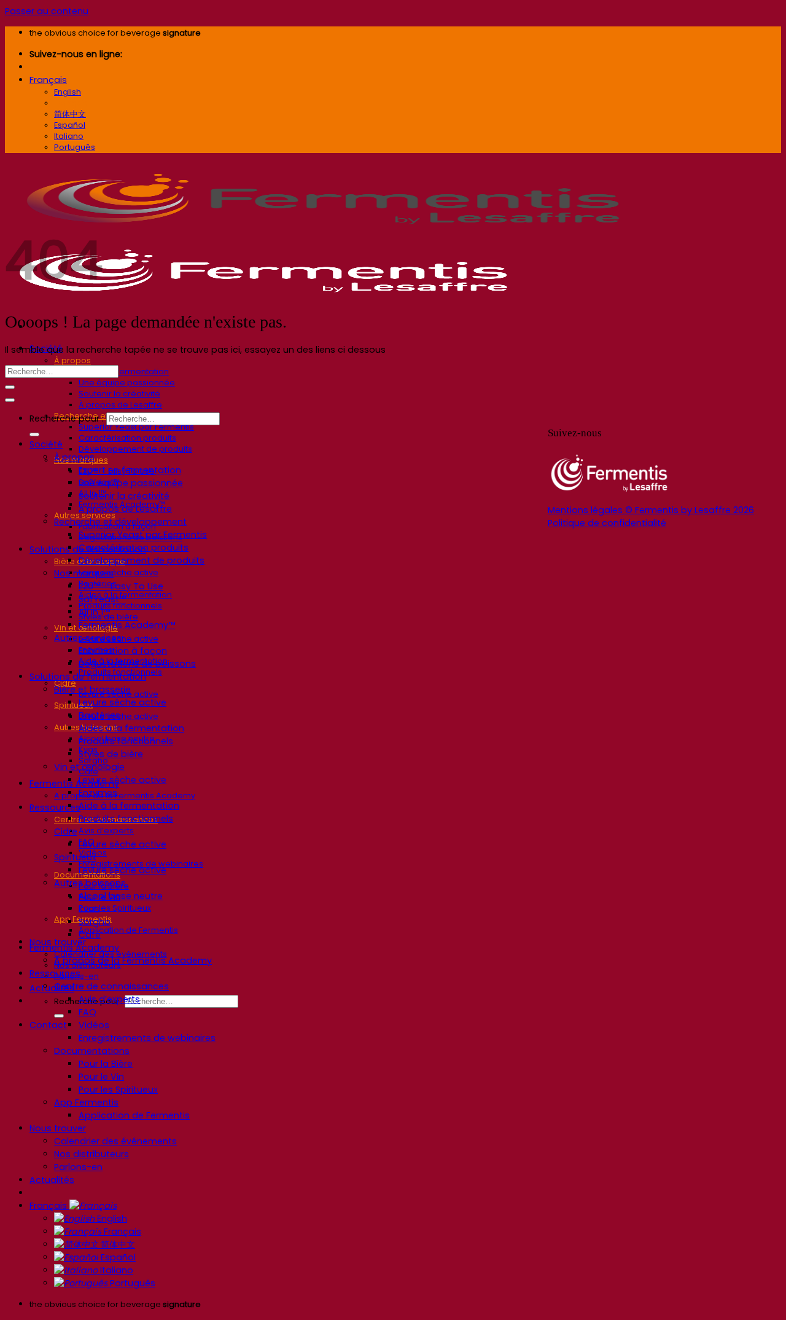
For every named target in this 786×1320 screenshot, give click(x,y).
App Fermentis (86, 1102)
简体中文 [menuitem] (70, 114)
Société (46, 444)
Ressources (54, 807)
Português (131, 1283)
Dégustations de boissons (137, 664)
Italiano (115, 1270)
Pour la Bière (106, 1064)
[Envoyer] (59, 1016)
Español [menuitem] (69, 125)
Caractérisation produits (127, 438)
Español (117, 1257)
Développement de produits (135, 449)
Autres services (88, 638)
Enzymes (98, 793)
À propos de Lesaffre (120, 404)
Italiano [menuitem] (69, 136)
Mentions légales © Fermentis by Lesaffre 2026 (651, 510)
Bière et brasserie (92, 689)
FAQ (87, 1012)
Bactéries (99, 715)
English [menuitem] (67, 92)
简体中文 (116, 1244)
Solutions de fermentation (87, 676)
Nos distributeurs (91, 1154)
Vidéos (94, 1025)
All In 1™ (94, 612)
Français (48, 80)
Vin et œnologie (89, 767)
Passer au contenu (46, 11)
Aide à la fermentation (129, 805)
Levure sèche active (118, 572)
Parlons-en (78, 1167)
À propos (72, 360)
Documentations (92, 1051)
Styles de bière (111, 754)
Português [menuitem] (74, 147)
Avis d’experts (106, 830)
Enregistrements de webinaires (147, 1038)
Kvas (89, 909)
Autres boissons (90, 883)
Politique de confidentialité (607, 523)
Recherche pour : (66, 418)
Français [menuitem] (71, 103)
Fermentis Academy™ (127, 625)
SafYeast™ (102, 599)
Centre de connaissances (111, 986)
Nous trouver (57, 1128)
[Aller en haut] (10, 400)
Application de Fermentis (128, 930)
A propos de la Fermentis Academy (124, 795)
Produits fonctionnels (126, 741)
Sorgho (95, 922)
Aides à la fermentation (131, 728)
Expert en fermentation (124, 371)
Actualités (51, 988)
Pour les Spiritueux (115, 908)
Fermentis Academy (74, 783)
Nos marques (84, 573)
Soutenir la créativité (119, 393)
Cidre (65, 831)
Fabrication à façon (123, 651)
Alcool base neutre (121, 896)
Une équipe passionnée (127, 382)
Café (90, 935)
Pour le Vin (101, 1077)
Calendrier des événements (115, 1141)
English (111, 1218)
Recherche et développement (120, 522)
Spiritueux (73, 705)
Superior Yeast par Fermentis (136, 427)
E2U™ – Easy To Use (121, 586)
